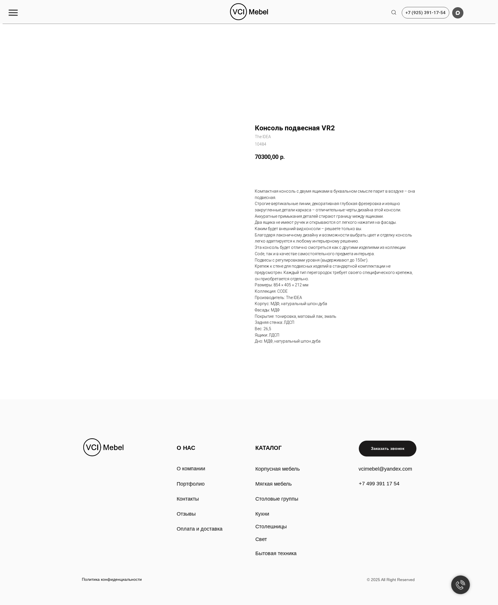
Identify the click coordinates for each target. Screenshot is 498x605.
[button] (13, 12)
